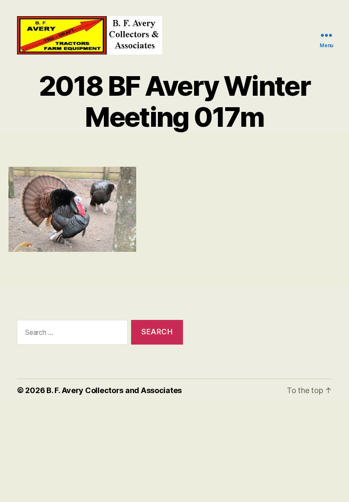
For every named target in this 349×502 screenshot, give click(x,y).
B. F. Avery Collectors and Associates (114, 390)
